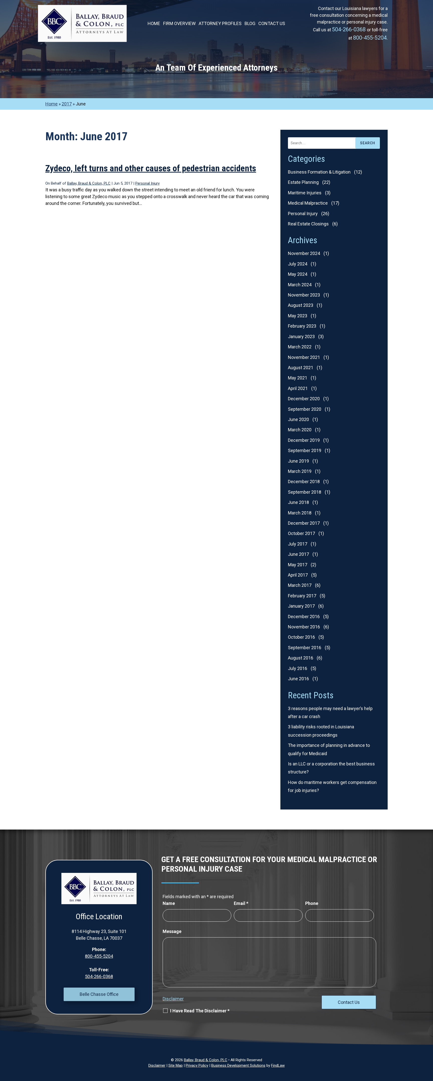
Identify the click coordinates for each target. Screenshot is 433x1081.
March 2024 (299, 284)
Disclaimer (173, 998)
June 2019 (298, 461)
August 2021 (300, 367)
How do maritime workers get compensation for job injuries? (332, 786)
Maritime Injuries (304, 192)
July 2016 (297, 668)
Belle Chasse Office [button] (99, 994)
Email (241, 903)
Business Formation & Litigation (319, 172)
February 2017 (302, 595)
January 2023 (301, 336)
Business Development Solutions (238, 1065)
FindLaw (278, 1065)
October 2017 (301, 533)
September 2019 (304, 450)
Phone (311, 903)
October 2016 (301, 637)
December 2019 (304, 440)
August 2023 (300, 305)
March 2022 (299, 346)
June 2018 (298, 502)
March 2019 (299, 471)
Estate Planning (303, 182)
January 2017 (301, 606)
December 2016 (304, 616)
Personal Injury (147, 183)
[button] (428, 1045)
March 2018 (299, 512)
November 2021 (304, 357)
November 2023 (304, 295)
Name (169, 903)
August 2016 (300, 657)
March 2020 (299, 429)
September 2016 (304, 647)
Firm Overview (179, 24)
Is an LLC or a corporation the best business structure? (331, 767)
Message (172, 931)
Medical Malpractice (308, 203)
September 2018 (304, 492)
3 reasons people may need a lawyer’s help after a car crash (330, 712)
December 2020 (304, 398)
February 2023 (302, 326)
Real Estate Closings (308, 223)
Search (367, 143)
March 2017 (299, 585)
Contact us (271, 24)
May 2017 (297, 564)
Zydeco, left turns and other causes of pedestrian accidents (150, 168)
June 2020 (298, 419)
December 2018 (304, 481)
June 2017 (298, 554)
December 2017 (304, 523)
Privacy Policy (197, 1065)
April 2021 (298, 388)
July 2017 (297, 544)
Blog (250, 24)
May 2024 (297, 274)
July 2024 (297, 263)
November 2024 (304, 253)
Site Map (175, 1065)
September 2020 (304, 409)
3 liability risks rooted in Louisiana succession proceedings (321, 730)
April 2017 (298, 575)
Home (154, 24)
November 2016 (304, 626)
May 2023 (297, 315)
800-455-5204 (370, 38)
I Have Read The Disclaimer (200, 1010)
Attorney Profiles (220, 24)
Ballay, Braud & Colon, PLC (89, 183)
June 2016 (298, 678)
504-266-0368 (349, 29)
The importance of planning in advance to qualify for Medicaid (329, 749)
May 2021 (297, 377)
